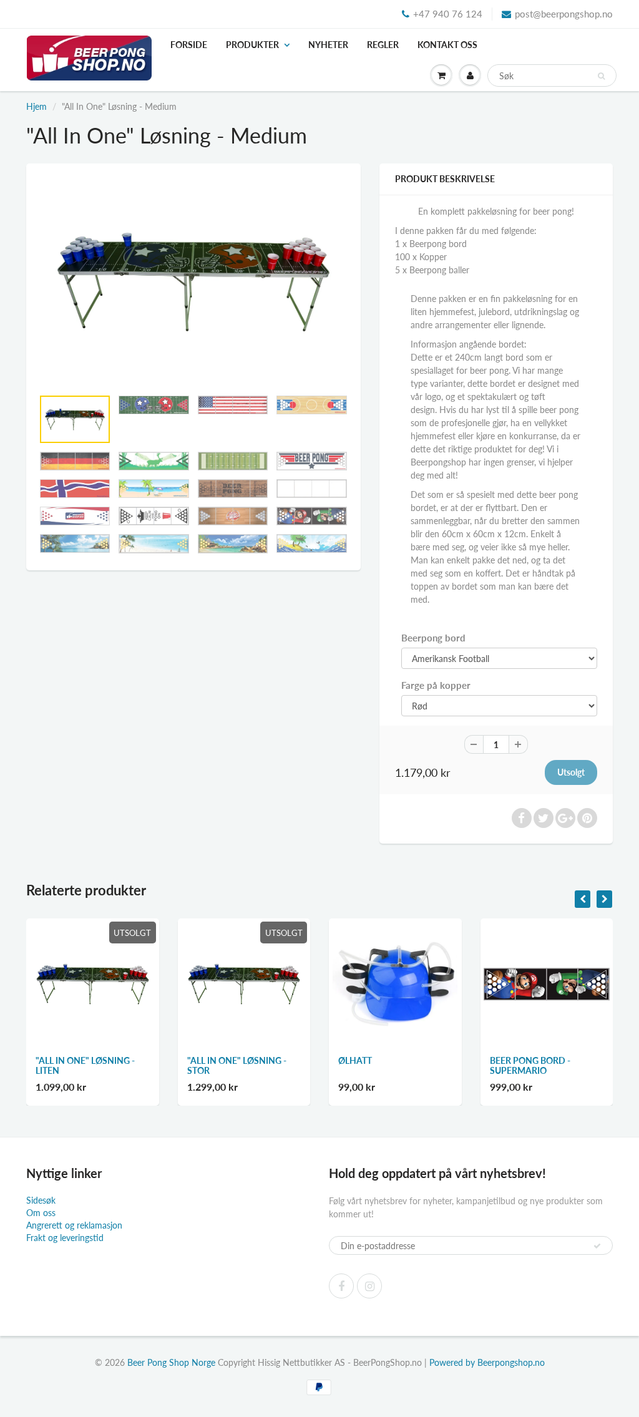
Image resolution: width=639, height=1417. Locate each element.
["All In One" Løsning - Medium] (193, 282)
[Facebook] (341, 1285)
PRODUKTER (252, 44)
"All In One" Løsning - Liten (85, 1065)
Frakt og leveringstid (65, 1237)
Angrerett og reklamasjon (74, 1225)
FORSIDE (188, 44)
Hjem (36, 106)
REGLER (383, 44)
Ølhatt (355, 1060)
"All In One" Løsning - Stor (236, 1065)
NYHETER (328, 44)
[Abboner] (597, 1246)
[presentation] (582, 899)
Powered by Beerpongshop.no (487, 1362)
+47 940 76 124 (447, 13)
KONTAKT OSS (447, 44)
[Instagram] (369, 1285)
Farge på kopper (436, 685)
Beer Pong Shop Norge (171, 1362)
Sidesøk (41, 1200)
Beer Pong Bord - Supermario (530, 1065)
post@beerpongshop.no (564, 13)
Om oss (41, 1212)
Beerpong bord (433, 637)
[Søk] (601, 76)
